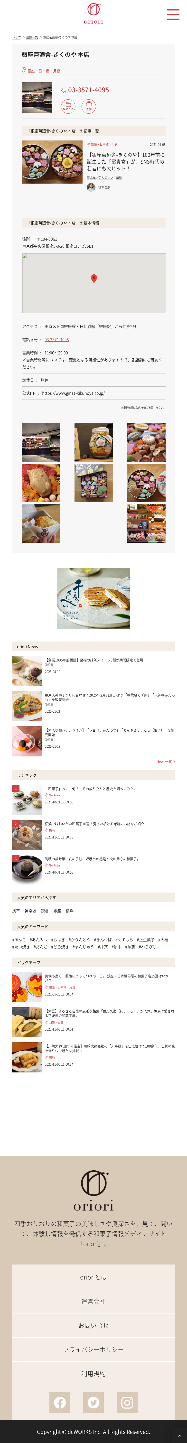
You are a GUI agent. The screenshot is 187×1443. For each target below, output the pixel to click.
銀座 (57, 910)
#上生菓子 (146, 939)
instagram (127, 1402)
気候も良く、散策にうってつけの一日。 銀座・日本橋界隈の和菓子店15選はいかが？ (107, 978)
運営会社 (93, 1301)
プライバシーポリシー (93, 1349)
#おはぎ (58, 939)
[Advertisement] (93, 1110)
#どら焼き (60, 947)
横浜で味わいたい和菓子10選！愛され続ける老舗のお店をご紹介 (94, 823)
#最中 (117, 947)
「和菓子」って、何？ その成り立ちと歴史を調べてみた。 (91, 788)
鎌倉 (45, 910)
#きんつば (103, 939)
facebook (59, 1402)
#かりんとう (79, 939)
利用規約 (93, 1373)
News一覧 (164, 761)
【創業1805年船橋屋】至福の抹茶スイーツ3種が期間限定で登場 (94, 659)
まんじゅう (106, 177)
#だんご (40, 947)
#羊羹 (130, 947)
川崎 (52, 1057)
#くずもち (124, 939)
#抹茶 (103, 947)
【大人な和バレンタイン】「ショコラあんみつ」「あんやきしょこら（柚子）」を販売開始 (109, 732)
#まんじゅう (83, 947)
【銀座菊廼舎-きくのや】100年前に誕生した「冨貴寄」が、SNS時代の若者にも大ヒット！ (126, 161)
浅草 (16, 910)
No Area (54, 795)
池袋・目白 (56, 1022)
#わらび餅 (148, 947)
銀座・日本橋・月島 (44, 71)
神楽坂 (30, 910)
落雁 (119, 177)
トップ (16, 37)
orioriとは (93, 1276)
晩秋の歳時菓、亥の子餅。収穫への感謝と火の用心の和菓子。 (92, 858)
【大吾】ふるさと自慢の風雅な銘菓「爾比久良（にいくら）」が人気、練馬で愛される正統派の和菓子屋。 (109, 1013)
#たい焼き (21, 947)
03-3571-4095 (88, 89)
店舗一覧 (32, 37)
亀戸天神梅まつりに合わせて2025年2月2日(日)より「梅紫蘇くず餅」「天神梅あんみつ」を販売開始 (110, 697)
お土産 (91, 177)
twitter (93, 1402)
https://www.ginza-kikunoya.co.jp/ (73, 393)
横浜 (52, 830)
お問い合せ (93, 1325)
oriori (93, 13)
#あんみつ (38, 939)
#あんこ (19, 939)
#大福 (163, 939)
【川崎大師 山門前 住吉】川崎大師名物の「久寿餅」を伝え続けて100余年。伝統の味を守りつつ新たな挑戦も (110, 1048)
